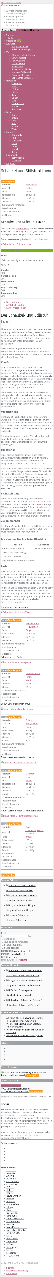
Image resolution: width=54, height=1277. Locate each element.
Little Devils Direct (15, 1218)
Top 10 (9, 37)
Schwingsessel (19, 57)
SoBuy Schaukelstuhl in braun (16, 703)
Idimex (9, 1207)
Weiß (14, 129)
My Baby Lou (18, 103)
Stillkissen (16, 160)
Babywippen (18, 157)
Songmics (11, 1247)
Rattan (15, 152)
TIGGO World (12, 1255)
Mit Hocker (9, 938)
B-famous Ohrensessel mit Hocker (18, 757)
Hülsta (15, 92)
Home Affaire (32, 623)
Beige (14, 115)
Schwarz (16, 126)
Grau (14, 120)
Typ (8, 52)
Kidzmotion (12, 1212)
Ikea (14, 95)
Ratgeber (10, 163)
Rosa (14, 123)
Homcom (10, 1201)
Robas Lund (12, 1238)
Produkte (17, 1096)
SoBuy (15, 106)
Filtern (23, 960)
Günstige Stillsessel (21, 75)
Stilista (9, 1250)
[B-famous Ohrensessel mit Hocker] (19, 762)
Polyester (30, 833)
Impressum (11, 1273)
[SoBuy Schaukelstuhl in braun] (17, 709)
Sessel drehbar (11, 947)
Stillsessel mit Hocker (22, 69)
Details (4, 620)
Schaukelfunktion (13, 944)
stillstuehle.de (22, 228)
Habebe (10, 1190)
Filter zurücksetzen (10, 959)
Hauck (15, 86)
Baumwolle (17, 135)
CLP (8, 1187)
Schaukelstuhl (18, 63)
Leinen (15, 146)
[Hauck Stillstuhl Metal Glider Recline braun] (19, 815)
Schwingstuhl (18, 60)
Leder (14, 143)
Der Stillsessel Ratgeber (28, 30)
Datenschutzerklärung (17, 1270)
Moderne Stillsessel (21, 72)
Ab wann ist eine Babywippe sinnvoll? (24, 1017)
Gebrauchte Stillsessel (22, 77)
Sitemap (10, 1267)
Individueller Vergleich (22, 49)
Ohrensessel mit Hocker (23, 55)
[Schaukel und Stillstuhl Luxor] (16, 244)
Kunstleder (17, 140)
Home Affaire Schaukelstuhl (14, 607)
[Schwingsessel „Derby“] (16, 662)
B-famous (31, 773)
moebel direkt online (16, 1230)
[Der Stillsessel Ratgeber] (10, 5)
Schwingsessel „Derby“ (12, 657)
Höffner (15, 89)
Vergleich (10, 43)
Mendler (10, 1224)
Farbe (9, 112)
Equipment (11, 154)
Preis (3, 932)
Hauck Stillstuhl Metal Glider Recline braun (22, 810)
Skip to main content (11, 2)
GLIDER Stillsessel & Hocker (15, 1091)
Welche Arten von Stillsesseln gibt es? (24, 1035)
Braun (15, 117)
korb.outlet (31, 184)
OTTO (9, 1235)
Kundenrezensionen (16, 307)
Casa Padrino (12, 1181)
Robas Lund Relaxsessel (13, 1075)
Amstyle (10, 1175)
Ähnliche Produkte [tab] (15, 304)
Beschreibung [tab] (13, 302)
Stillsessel (37, 504)
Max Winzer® (13, 1221)
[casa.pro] (11, 1173)
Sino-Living (11, 1241)
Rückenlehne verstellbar (16, 941)
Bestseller (13, 40)
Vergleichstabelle (20, 46)
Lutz (14, 100)
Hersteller (11, 80)
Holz (14, 137)
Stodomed (16, 109)
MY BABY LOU (13, 1232)
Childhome (17, 83)
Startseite (11, 35)
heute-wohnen (33, 673)
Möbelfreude (12, 1227)
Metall (15, 149)
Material (10, 132)
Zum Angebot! (8, 181)
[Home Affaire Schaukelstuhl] (15, 612)
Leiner (15, 97)
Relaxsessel (17, 66)
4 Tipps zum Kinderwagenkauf (21, 1020)
